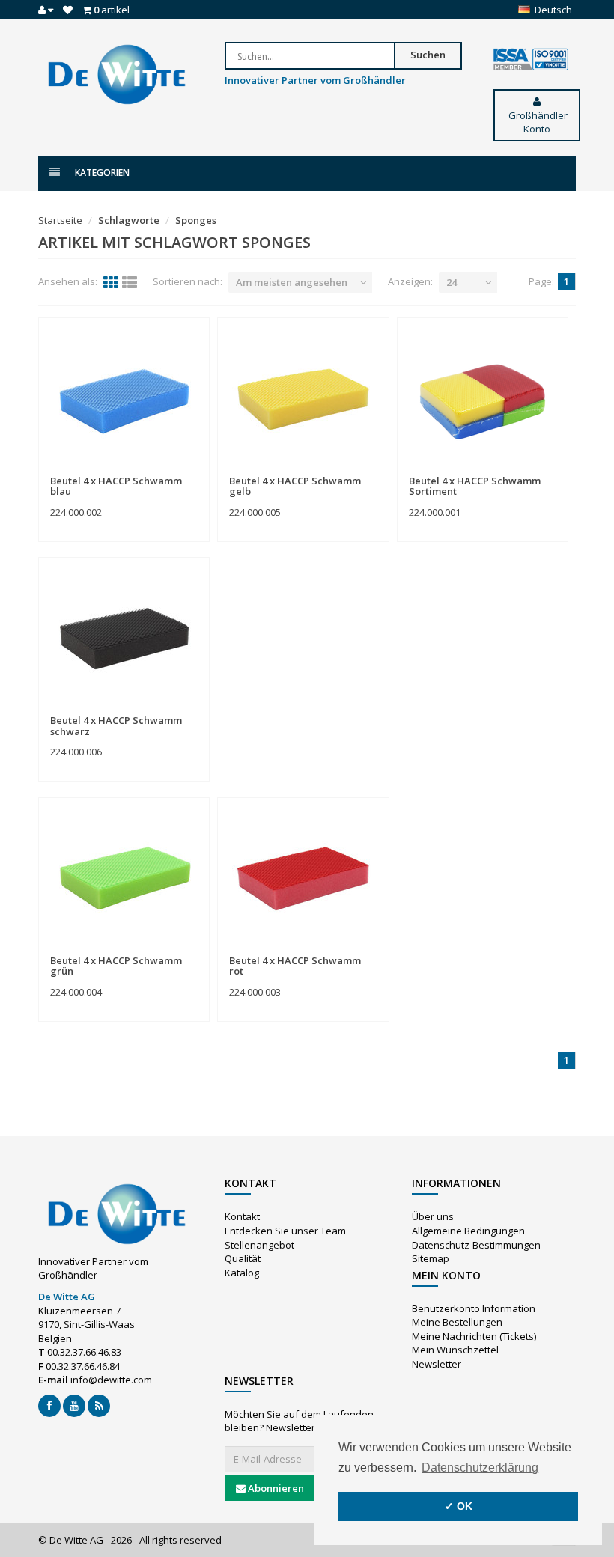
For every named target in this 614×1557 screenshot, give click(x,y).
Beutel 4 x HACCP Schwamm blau (116, 486)
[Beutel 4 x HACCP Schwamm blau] (124, 397)
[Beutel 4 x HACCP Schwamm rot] (303, 876)
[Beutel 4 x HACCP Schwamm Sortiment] (482, 397)
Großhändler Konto (537, 122)
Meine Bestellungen (457, 1322)
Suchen (428, 54)
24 (451, 282)
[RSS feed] (99, 1406)
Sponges (195, 220)
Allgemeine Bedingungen (468, 1230)
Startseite (60, 220)
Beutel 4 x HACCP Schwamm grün (116, 966)
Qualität (243, 1258)
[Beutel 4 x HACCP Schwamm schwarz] (124, 636)
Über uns (433, 1216)
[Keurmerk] (530, 60)
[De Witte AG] (116, 73)
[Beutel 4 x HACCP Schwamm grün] (124, 876)
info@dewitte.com (111, 1379)
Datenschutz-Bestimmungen (476, 1245)
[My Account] (45, 9)
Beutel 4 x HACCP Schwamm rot (295, 966)
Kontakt (242, 1216)
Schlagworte (128, 220)
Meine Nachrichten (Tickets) (474, 1336)
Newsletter (436, 1364)
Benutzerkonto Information (473, 1308)
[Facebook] (49, 1406)
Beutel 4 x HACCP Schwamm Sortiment (475, 486)
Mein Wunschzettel (455, 1349)
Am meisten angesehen (291, 282)
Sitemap (430, 1258)
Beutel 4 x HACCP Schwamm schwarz (116, 725)
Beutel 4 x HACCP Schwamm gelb (295, 486)
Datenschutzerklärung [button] (480, 1467)
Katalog (242, 1272)
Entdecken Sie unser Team (285, 1230)
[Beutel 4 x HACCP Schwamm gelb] (303, 397)
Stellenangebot (259, 1245)
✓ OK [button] (458, 1506)
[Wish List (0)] (68, 9)
